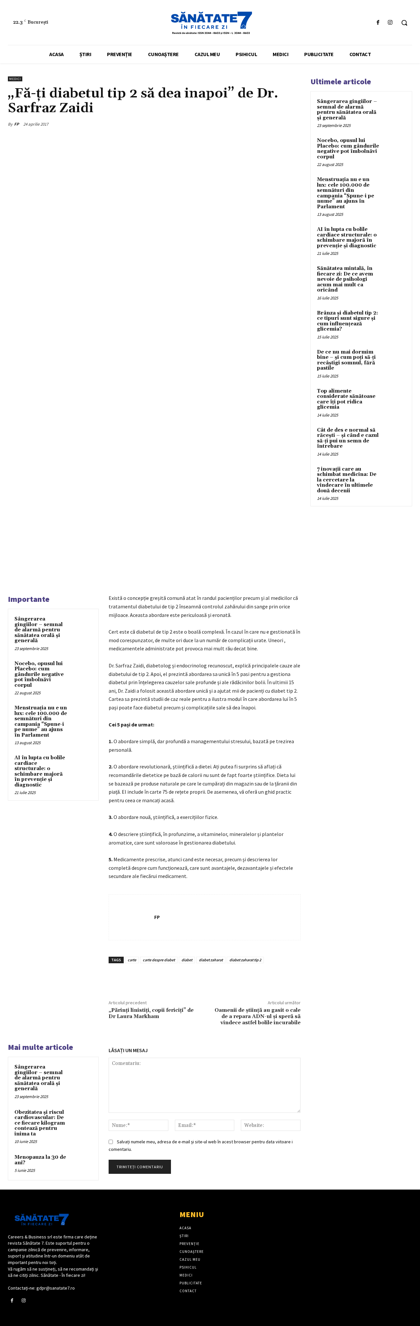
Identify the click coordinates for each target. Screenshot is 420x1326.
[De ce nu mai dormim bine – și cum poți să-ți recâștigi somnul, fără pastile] (394, 359)
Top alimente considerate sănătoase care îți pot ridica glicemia (346, 399)
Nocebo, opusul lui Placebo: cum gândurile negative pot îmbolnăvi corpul (39, 674)
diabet (186, 959)
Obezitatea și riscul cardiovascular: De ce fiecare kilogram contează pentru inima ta (39, 1123)
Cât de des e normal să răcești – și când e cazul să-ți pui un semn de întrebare (348, 438)
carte (132, 959)
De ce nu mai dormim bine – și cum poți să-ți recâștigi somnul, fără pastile (346, 360)
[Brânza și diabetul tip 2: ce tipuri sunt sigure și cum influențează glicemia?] (394, 320)
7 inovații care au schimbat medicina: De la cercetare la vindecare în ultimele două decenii (346, 480)
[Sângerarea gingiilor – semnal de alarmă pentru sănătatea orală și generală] (82, 625)
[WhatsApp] (278, 124)
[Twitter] (248, 124)
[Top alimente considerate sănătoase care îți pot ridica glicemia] (394, 398)
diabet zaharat (211, 959)
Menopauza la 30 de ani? (40, 1160)
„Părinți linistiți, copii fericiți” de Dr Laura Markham (151, 1013)
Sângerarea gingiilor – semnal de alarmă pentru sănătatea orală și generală (38, 630)
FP (16, 124)
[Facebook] (378, 22)
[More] (294, 124)
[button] (404, 23)
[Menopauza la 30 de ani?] (82, 1163)
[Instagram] (390, 22)
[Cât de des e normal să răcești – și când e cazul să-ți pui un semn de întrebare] (394, 437)
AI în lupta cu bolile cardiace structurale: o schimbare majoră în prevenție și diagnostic (39, 771)
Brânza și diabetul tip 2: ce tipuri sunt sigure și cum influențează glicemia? (347, 321)
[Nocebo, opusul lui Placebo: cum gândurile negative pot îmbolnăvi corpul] (82, 670)
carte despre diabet (159, 959)
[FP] (131, 917)
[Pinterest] (263, 124)
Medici (15, 79)
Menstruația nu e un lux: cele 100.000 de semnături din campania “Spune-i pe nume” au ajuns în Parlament (40, 721)
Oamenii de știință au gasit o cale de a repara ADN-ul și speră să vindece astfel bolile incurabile (258, 1016)
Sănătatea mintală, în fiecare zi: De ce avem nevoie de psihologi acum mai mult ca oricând (345, 279)
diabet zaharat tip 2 (245, 959)
